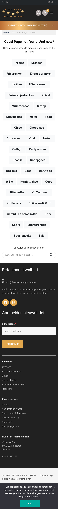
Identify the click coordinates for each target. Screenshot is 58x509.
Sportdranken (36, 225)
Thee (48, 214)
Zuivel (46, 95)
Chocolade (36, 127)
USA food (45, 171)
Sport (16, 225)
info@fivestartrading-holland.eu (20, 282)
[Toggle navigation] (51, 13)
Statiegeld (7, 422)
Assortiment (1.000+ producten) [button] (27, 25)
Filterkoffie (17, 192)
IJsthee (17, 84)
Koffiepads (14, 203)
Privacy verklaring (10, 417)
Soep (27, 171)
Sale (41, 235)
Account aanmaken (11, 371)
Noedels (11, 171)
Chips (18, 127)
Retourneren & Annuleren (14, 413)
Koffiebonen (40, 192)
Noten (47, 138)
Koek (32, 138)
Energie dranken (41, 73)
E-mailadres (9, 324)
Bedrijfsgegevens (10, 426)
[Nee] (54, 487)
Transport (7, 389)
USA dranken (37, 84)
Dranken (36, 63)
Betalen (6, 375)
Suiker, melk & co (40, 203)
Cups (48, 181)
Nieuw (20, 63)
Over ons (6, 367)
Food (48, 117)
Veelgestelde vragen (12, 409)
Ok (30, 503)
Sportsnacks (22, 235)
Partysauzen (37, 149)
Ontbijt (16, 149)
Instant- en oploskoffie (21, 214)
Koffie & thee (29, 181)
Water (33, 117)
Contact (6, 2)
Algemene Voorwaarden (14, 384)
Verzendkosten (9, 380)
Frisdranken (14, 73)
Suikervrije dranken (21, 95)
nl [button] (51, 2)
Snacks (18, 160)
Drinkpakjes (14, 117)
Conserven (14, 138)
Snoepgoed (37, 160)
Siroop (41, 106)
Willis (9, 181)
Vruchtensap (20, 106)
